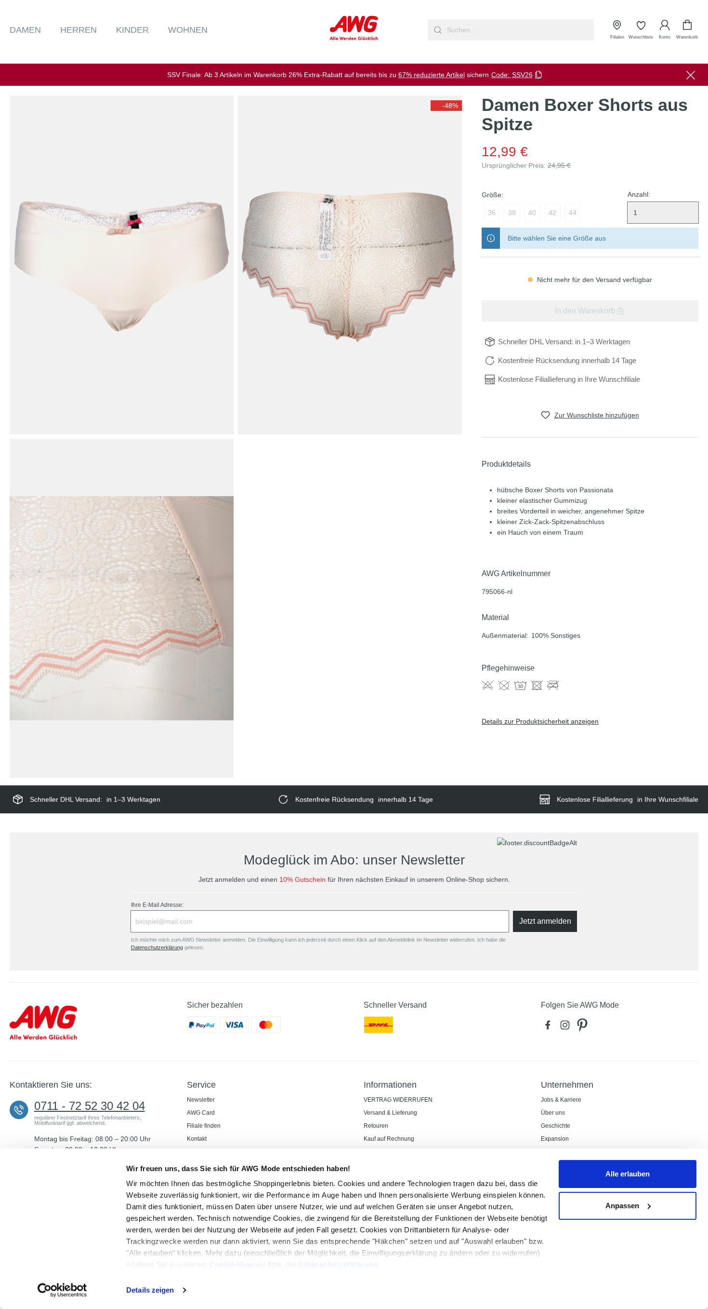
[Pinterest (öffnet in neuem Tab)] (583, 1027)
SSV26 (522, 75)
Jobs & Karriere (561, 1099)
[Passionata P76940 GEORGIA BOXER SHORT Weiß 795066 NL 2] (350, 264)
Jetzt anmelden (545, 921)
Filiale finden (204, 1125)
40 (532, 212)
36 (492, 212)
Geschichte (555, 1125)
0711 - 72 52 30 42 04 (89, 1106)
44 (573, 212)
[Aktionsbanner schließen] (691, 75)
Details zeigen (150, 1290)
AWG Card (201, 1112)
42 (552, 212)
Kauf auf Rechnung (389, 1138)
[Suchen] (437, 29)
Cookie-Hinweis (237, 1264)
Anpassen (622, 1205)
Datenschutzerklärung (338, 1264)
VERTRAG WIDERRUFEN (398, 1099)
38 (512, 212)
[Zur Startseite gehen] (354, 28)
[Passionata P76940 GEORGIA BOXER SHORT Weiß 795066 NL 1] (122, 264)
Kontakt (197, 1138)
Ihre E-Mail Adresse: (157, 905)
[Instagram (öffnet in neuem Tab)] (567, 1027)
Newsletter (201, 1099)
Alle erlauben (627, 1174)
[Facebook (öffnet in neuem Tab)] (549, 1027)
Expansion (555, 1138)
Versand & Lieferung (390, 1112)
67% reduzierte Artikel (431, 75)
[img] (446, 105)
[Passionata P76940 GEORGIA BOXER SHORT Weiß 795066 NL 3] (122, 608)
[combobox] (519, 29)
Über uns (553, 1112)
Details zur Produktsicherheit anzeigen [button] (540, 721)
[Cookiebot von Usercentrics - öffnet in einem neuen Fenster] (62, 1290)
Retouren (376, 1125)
